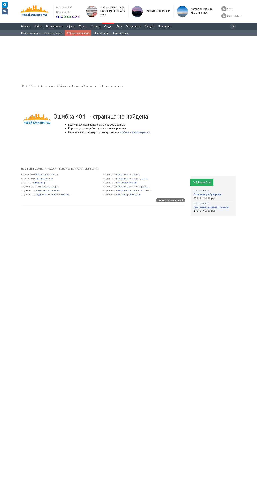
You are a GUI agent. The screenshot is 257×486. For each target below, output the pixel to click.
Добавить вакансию (78, 33)
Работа (38, 26)
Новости (26, 26)
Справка (95, 26)
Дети (119, 26)
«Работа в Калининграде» (134, 132)
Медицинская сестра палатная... (134, 190)
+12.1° (64, 7)
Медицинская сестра (47, 174)
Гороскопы (164, 26)
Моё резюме (101, 33)
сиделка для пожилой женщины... (53, 194)
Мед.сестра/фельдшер (129, 194)
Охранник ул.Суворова (207, 194)
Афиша (71, 26)
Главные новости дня (158, 10)
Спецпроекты (133, 26)
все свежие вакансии (169, 200)
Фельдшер (40, 182)
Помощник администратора (211, 207)
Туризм (83, 26)
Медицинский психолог (48, 190)
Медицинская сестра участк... (133, 178)
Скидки (108, 26)
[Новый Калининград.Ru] (22, 86)
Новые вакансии (30, 33)
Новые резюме (53, 33)
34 (63, 12)
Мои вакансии (121, 33)
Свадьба (150, 26)
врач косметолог (44, 178)
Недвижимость (54, 26)
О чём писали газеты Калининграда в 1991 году (112, 10)
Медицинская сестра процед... (134, 186)
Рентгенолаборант (127, 182)
